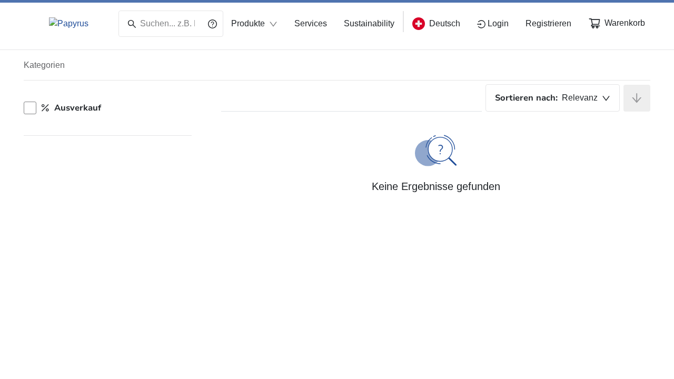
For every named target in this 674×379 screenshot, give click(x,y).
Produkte (248, 23)
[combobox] (552, 98)
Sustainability (369, 23)
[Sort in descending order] (636, 98)
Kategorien (44, 65)
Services (310, 23)
